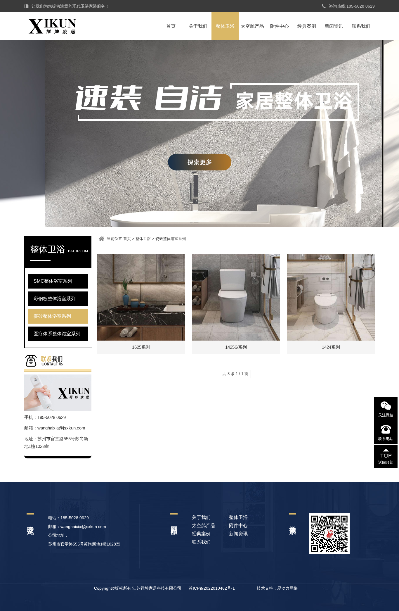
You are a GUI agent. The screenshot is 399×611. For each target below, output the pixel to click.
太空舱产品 (252, 26)
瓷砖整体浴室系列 (52, 316)
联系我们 (361, 26)
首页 (171, 26)
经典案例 (306, 26)
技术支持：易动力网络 (277, 588)
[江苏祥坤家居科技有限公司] (50, 23)
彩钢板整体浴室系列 (55, 298)
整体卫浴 (225, 26)
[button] (7, 305)
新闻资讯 (334, 26)
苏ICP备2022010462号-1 (212, 588)
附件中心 (279, 26)
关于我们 (198, 26)
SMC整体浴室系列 (53, 281)
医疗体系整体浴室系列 (57, 333)
